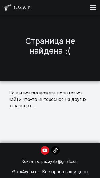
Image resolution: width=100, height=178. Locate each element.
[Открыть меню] (93, 7)
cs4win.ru (27, 171)
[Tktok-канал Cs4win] (55, 150)
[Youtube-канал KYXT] (45, 150)
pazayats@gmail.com (59, 161)
